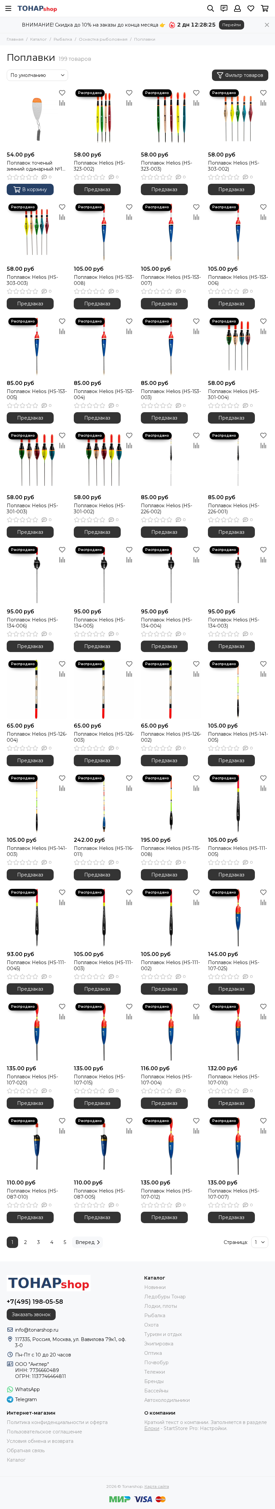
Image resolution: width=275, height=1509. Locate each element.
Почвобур (156, 1363)
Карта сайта (157, 1486)
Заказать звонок (31, 1314)
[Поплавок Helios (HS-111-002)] (171, 917)
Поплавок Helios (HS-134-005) (99, 623)
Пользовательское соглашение (44, 1432)
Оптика (153, 1353)
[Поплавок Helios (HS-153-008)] (104, 232)
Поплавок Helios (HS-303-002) (233, 166)
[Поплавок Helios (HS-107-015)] (104, 1031)
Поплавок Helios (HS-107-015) (99, 1080)
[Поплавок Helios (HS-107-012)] (171, 1146)
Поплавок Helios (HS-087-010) (32, 1194)
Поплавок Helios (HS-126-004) (37, 737)
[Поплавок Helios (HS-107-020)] (37, 1031)
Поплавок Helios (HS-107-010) (233, 1080)
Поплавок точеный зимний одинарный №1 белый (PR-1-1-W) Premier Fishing (34, 166)
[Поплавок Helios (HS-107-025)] (238, 917)
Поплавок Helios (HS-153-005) (37, 394)
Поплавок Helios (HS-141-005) (238, 737)
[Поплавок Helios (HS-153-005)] (37, 346)
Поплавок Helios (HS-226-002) (166, 509)
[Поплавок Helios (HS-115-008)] (171, 803)
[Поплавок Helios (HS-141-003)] (37, 803)
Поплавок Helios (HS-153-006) (238, 280)
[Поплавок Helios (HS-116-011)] (104, 803)
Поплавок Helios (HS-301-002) (99, 509)
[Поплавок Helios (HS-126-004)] (37, 689)
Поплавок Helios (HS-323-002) (99, 166)
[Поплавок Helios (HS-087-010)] (37, 1146)
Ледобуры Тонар (165, 1297)
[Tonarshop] (37, 8)
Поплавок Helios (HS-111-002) (170, 965)
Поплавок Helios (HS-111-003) (103, 965)
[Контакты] (224, 8)
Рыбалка (63, 39)
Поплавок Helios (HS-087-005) (99, 1194)
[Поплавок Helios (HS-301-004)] (238, 346)
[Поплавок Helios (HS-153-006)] (238, 232)
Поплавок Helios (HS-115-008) (170, 851)
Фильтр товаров (244, 75)
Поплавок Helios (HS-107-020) (32, 1080)
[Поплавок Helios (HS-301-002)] (104, 460)
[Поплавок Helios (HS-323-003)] (171, 118)
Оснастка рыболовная (103, 39)
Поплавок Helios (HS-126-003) (104, 737)
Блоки (151, 1428)
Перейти (231, 24)
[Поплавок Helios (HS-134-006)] (37, 575)
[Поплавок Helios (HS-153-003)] (171, 346)
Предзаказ (97, 189)
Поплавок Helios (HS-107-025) (233, 965)
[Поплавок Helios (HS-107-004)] (171, 1031)
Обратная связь (26, 1451)
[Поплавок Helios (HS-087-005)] (104, 1146)
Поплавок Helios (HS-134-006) (32, 623)
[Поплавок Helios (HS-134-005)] (104, 575)
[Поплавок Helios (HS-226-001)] (238, 460)
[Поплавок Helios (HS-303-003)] (37, 232)
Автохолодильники (167, 1400)
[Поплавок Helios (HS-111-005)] (238, 803)
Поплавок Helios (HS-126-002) (171, 737)
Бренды (154, 1381)
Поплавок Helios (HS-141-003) (37, 851)
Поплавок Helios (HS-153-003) (171, 394)
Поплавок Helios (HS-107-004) (166, 1080)
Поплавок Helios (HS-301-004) (233, 394)
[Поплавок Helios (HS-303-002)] (238, 118)
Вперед (85, 1242)
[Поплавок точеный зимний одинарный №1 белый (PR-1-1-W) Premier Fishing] (37, 118)
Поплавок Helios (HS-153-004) (104, 394)
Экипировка (158, 1344)
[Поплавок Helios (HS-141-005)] (238, 689)
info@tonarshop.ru (36, 1330)
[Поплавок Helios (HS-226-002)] (171, 460)
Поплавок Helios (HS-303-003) (32, 280)
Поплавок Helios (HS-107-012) (166, 1194)
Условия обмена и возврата (40, 1441)
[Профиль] (237, 8)
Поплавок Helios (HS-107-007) (233, 1194)
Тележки (154, 1372)
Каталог (38, 39)
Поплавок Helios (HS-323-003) (166, 166)
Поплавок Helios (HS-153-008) (104, 280)
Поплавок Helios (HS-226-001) (233, 509)
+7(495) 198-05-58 (35, 1301)
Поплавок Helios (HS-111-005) (237, 851)
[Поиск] (210, 8)
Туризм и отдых (163, 1334)
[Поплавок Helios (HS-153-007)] (171, 232)
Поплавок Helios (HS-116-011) (103, 851)
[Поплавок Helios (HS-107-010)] (238, 1031)
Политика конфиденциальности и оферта (57, 1422)
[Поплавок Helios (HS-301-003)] (37, 460)
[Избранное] (62, 93)
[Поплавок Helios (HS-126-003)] (104, 689)
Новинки (155, 1287)
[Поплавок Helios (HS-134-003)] (238, 575)
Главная (15, 39)
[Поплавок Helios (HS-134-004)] (171, 575)
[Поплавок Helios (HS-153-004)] (104, 346)
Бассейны (156, 1391)
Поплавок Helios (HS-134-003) (233, 623)
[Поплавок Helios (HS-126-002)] (171, 689)
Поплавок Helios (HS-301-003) (32, 509)
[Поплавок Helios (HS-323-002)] (104, 118)
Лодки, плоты (160, 1306)
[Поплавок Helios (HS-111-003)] (104, 917)
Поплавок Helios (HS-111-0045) (36, 965)
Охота (151, 1325)
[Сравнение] (62, 103)
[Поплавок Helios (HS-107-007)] (238, 1146)
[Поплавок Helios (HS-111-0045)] (37, 917)
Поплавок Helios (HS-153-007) (171, 280)
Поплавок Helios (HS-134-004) (166, 623)
